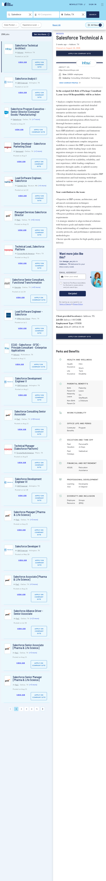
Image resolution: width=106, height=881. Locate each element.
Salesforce (17, 119)
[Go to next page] (43, 709)
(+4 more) (42, 185)
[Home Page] (8, 4)
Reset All (56, 25)
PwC (18, 220)
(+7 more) (36, 119)
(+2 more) (38, 151)
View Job (22, 62)
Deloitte (18, 287)
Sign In (92, 4)
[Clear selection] (30, 15)
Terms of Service (65, 304)
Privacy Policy (78, 304)
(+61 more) (35, 220)
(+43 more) (35, 287)
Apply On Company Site (39, 64)
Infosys (20, 52)
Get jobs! (72, 293)
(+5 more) (34, 519)
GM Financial (22, 83)
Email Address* (68, 272)
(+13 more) (34, 618)
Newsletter (76, 4)
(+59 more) (35, 419)
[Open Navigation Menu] (102, 4)
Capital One (22, 186)
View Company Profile (68, 83)
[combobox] (22, 14)
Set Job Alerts (40, 34)
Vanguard (19, 151)
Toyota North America (25, 254)
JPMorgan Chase (23, 319)
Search (92, 15)
